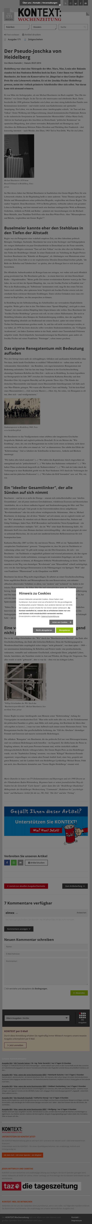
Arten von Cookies (59, 622)
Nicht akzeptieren (44, 630)
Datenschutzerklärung (50, 616)
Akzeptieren (64, 630)
